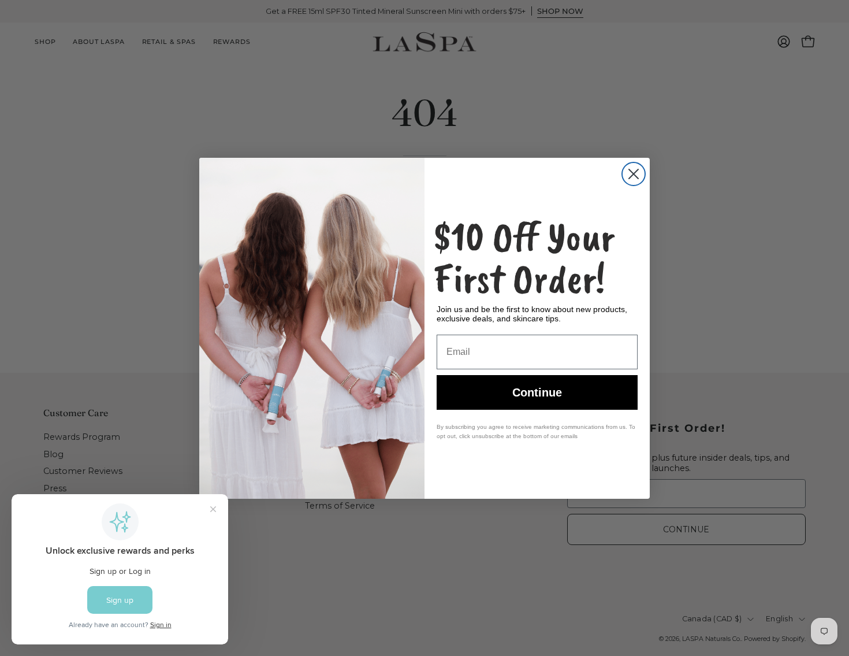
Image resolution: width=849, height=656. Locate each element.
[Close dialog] (633, 174)
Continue (537, 392)
